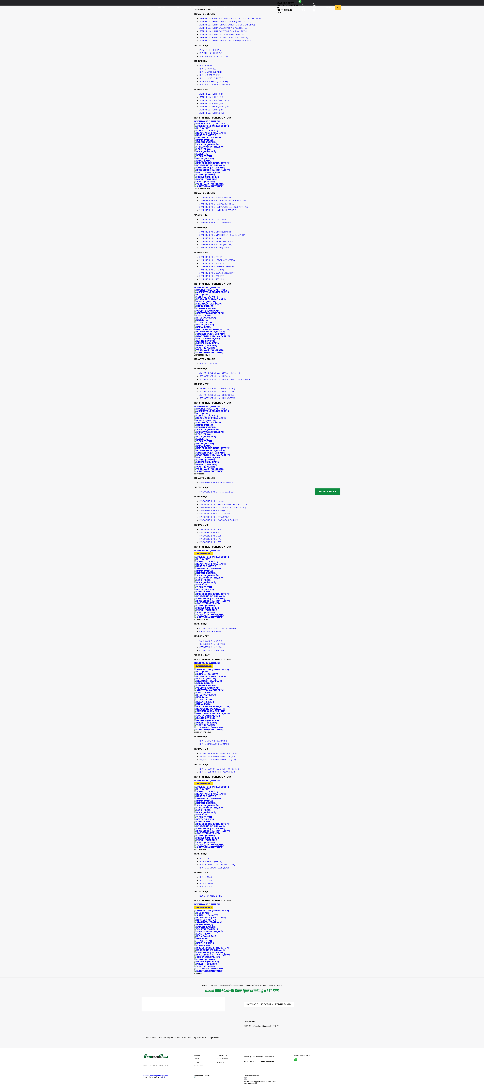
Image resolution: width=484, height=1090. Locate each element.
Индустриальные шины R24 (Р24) (217, 760)
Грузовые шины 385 (210, 542)
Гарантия (214, 1037)
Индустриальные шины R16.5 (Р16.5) (218, 753)
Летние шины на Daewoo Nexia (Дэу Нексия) (223, 31)
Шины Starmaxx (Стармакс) (214, 744)
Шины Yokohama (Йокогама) (214, 85)
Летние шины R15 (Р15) (211, 97)
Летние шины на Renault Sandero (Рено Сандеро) (227, 25)
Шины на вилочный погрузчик (217, 772)
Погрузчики (200, 850)
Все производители (207, 121)
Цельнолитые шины (210, 896)
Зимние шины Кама (210, 238)
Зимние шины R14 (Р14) (211, 257)
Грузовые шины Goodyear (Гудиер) (218, 520)
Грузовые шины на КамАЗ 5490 (216, 483)
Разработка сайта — (154, 1077)
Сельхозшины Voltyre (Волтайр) (217, 628)
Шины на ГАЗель (208, 364)
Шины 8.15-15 (205, 887)
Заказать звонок (328, 491)
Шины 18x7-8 (206, 883)
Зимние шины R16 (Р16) (211, 270)
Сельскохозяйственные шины (232, 985)
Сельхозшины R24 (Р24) (211, 650)
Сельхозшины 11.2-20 (210, 647)
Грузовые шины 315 (210, 533)
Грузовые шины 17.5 (210, 539)
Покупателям (210, 7)
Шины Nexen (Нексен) (211, 78)
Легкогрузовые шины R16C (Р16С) (217, 398)
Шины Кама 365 (207, 69)
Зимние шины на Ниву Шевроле (217, 210)
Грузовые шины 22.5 (210, 536)
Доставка (200, 1037)
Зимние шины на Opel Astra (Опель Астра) (222, 200)
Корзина (327, 7)
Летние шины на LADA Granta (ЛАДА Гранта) (223, 28)
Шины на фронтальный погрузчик (219, 769)
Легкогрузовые (201, 355)
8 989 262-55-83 (314, 7)
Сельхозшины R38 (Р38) (212, 644)
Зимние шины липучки (212, 219)
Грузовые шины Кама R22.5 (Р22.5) (217, 492)
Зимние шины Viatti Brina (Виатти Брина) (222, 235)
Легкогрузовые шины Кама (214, 376)
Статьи (176, 7)
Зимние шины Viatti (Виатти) (215, 232)
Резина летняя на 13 (210, 50)
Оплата (186, 1037)
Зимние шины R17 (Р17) (211, 276)
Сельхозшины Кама (210, 631)
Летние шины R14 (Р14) (211, 94)
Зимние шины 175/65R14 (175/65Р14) (217, 260)
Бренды (161, 7)
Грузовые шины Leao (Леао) (214, 514)
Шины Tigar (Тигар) (209, 75)
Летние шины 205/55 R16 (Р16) (214, 107)
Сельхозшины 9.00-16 (210, 641)
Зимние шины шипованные (215, 223)
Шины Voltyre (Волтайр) (213, 741)
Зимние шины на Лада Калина (216, 204)
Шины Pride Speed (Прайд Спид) (217, 865)
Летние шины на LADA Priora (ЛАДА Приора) (223, 37)
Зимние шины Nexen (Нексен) (215, 244)
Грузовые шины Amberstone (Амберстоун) (223, 504)
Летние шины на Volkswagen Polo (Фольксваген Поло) (230, 18)
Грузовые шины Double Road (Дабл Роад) (222, 507)
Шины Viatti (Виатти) (210, 72)
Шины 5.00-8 (206, 877)
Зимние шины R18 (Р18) (211, 279)
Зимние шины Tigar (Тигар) (214, 248)
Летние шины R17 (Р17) (211, 110)
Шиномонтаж (222, 1059)
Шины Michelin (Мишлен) (213, 81)
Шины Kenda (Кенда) (210, 861)
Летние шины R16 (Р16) (211, 103)
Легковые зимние (202, 189)
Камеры (198, 973)
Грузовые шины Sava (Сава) (214, 517)
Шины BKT (204, 858)
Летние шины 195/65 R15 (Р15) (214, 100)
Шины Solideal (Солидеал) (214, 868)
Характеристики (169, 1037)
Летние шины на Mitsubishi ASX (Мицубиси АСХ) (225, 41)
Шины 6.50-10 (206, 880)
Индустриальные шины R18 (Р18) (217, 756)
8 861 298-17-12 (303, 7)
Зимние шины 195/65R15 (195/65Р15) (216, 266)
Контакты (228, 7)
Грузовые (199, 474)
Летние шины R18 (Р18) (211, 113)
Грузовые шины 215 (210, 529)
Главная (205, 985)
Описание (149, 1037)
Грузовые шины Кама (211, 501)
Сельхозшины (201, 620)
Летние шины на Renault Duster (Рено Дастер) (225, 22)
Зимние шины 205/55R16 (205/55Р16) (217, 273)
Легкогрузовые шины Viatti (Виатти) (219, 373)
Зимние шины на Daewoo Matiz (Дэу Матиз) (223, 207)
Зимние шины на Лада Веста (215, 197)
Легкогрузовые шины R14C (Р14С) (217, 392)
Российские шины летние (214, 56)
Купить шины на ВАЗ (210, 53)
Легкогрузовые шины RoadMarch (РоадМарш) (225, 379)
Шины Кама (205, 66)
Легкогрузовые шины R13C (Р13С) (217, 388)
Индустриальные (202, 732)
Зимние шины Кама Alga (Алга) (216, 241)
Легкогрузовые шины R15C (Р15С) (217, 395)
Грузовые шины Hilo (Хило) (214, 511)
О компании (191, 7)
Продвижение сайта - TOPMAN (155, 1075)
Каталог (147, 7)
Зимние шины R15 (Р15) (211, 263)
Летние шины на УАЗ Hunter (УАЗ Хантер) (221, 34)
